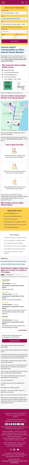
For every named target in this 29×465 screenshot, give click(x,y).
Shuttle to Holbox (19, 440)
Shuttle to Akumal (9, 440)
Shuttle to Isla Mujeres (8, 431)
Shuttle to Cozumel (21, 438)
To (2, 21)
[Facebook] (14, 449)
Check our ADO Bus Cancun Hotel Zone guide (14, 264)
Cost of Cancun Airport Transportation (14, 444)
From (2, 16)
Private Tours (9, 415)
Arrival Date (4, 29)
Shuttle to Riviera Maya (7, 434)
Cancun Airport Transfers (11, 413)
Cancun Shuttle (22, 413)
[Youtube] (18, 449)
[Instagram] (11, 449)
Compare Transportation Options (14, 446)
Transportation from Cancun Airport (15, 419)
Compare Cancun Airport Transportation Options (14, 261)
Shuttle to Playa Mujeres (9, 438)
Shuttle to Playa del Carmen (9, 433)
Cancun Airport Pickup (19, 415)
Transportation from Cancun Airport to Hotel (16, 421)
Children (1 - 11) (19, 34)
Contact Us (15, 416)
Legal (4, 442)
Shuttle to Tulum (22, 433)
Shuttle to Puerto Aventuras (14, 436)
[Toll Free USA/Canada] (22, 2)
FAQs (24, 442)
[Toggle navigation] (26, 2)
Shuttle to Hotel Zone (20, 431)
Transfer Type (5, 10)
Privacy (19, 442)
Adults (3, 34)
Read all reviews (23, 330)
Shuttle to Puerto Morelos (20, 434)
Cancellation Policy (12, 442)
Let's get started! (14, 341)
